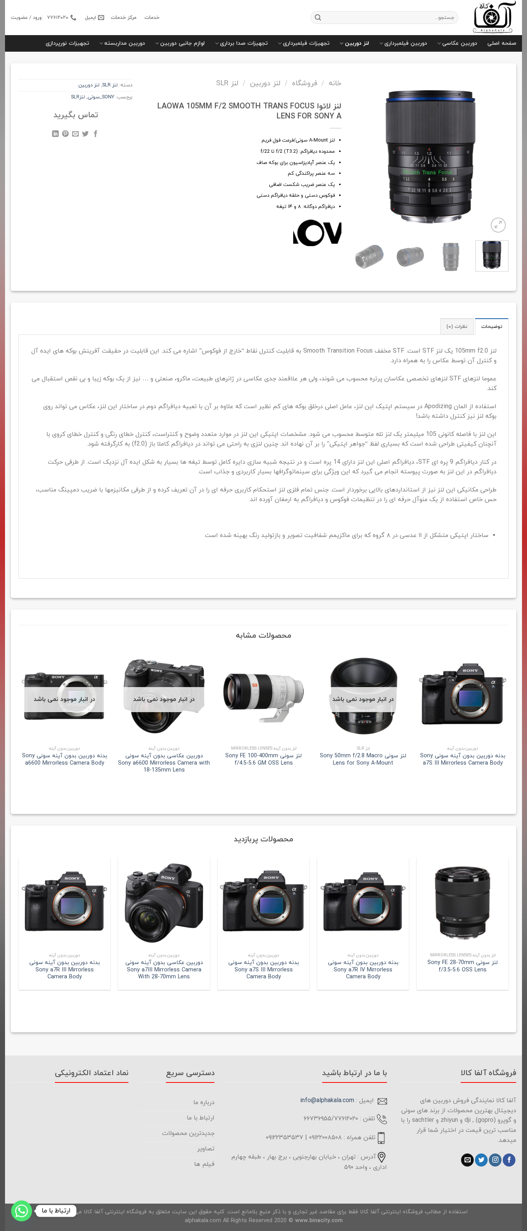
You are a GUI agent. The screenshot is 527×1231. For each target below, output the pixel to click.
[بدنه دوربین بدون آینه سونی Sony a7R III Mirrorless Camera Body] (64, 903)
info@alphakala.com (327, 1100)
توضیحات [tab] (491, 326)
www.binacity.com (319, 1221)
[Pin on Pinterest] (65, 135)
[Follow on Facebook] (509, 1160)
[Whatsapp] (21, 1211)
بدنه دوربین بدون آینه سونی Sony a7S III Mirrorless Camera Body (462, 760)
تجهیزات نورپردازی (67, 43)
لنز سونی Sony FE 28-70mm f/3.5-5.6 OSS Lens (462, 966)
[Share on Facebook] (95, 135)
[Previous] (497, 148)
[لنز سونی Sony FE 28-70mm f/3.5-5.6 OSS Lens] (462, 903)
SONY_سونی (101, 97)
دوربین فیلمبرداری (405, 43)
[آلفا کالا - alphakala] (493, 17)
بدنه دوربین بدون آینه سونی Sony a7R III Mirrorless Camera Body (64, 970)
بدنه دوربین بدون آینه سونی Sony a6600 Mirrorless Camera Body (64, 760)
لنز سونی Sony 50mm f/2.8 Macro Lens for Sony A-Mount (363, 760)
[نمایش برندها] (317, 232)
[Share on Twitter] (85, 135)
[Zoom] (498, 225)
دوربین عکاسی (459, 43)
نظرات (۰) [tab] (457, 326)
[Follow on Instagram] (495, 1160)
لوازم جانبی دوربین (182, 43)
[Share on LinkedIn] (55, 135)
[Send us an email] (467, 1160)
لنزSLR (78, 97)
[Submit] (317, 17)
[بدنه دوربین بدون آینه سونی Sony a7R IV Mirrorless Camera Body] (363, 903)
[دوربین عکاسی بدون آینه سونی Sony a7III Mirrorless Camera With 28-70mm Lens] (164, 903)
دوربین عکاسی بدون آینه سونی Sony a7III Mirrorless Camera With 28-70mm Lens (164, 970)
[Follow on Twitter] (481, 1160)
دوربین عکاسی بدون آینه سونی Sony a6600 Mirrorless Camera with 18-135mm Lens (164, 763)
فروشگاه (304, 83)
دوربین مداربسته (124, 43)
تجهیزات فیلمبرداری (306, 43)
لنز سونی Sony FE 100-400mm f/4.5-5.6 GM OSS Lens (263, 760)
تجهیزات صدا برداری (244, 43)
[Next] (359, 148)
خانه (335, 83)
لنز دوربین (357, 43)
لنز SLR (227, 83)
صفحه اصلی (501, 43)
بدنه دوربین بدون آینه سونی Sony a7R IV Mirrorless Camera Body (363, 970)
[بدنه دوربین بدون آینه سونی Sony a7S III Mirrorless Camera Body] (263, 903)
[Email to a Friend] (75, 135)
